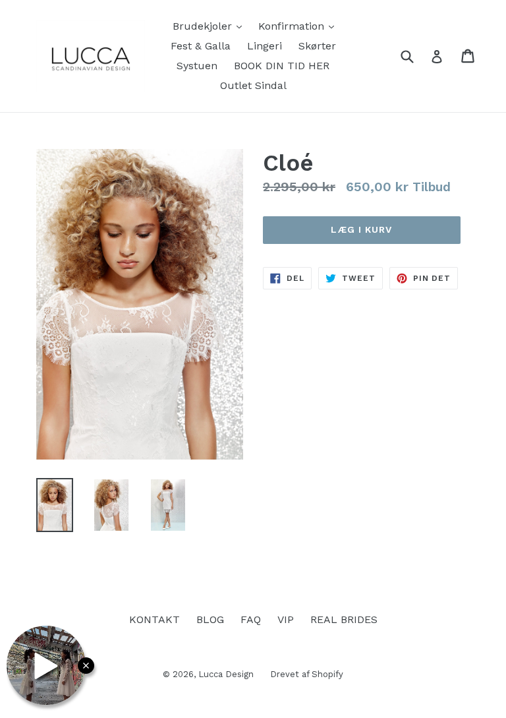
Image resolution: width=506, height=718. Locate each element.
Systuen (197, 65)
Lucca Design (226, 674)
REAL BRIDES (344, 619)
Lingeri (264, 46)
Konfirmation (299, 25)
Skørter (317, 46)
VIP (285, 619)
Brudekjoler (210, 25)
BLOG (210, 619)
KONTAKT (154, 619)
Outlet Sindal (253, 85)
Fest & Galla (201, 46)
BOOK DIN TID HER (281, 65)
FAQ (250, 619)
